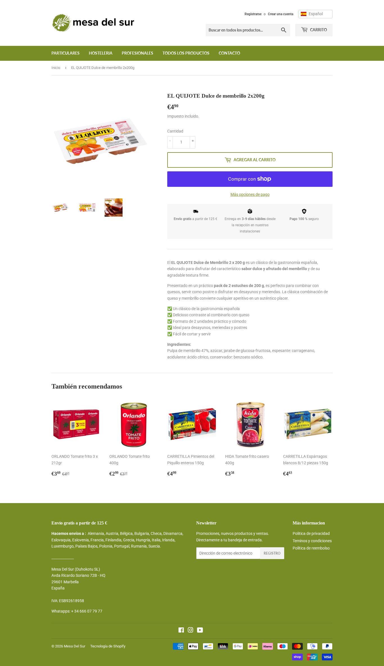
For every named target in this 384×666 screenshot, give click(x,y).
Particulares (65, 53)
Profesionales (137, 53)
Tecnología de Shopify (107, 646)
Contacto (229, 53)
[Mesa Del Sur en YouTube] (200, 631)
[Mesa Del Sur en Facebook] (181, 631)
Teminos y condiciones (312, 541)
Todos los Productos (185, 53)
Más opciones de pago (250, 194)
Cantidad (175, 131)
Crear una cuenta (280, 14)
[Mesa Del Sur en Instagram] (190, 631)
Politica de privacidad (311, 533)
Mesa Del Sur (74, 646)
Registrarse (253, 14)
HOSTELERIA (100, 53)
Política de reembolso (311, 548)
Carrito (318, 29)
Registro (272, 553)
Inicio (55, 68)
